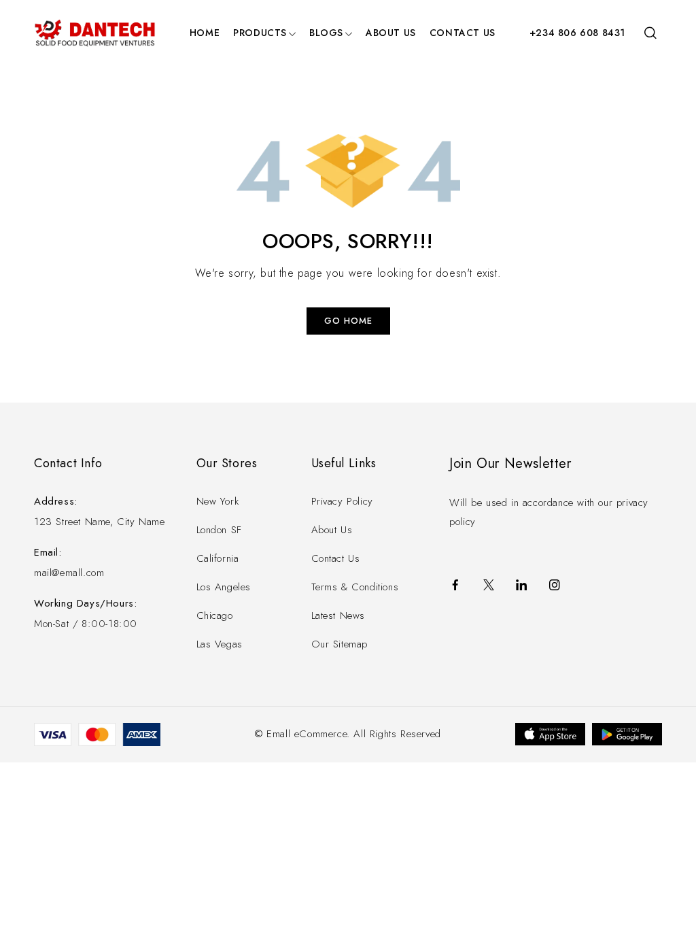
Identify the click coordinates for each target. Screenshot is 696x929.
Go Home (348, 320)
